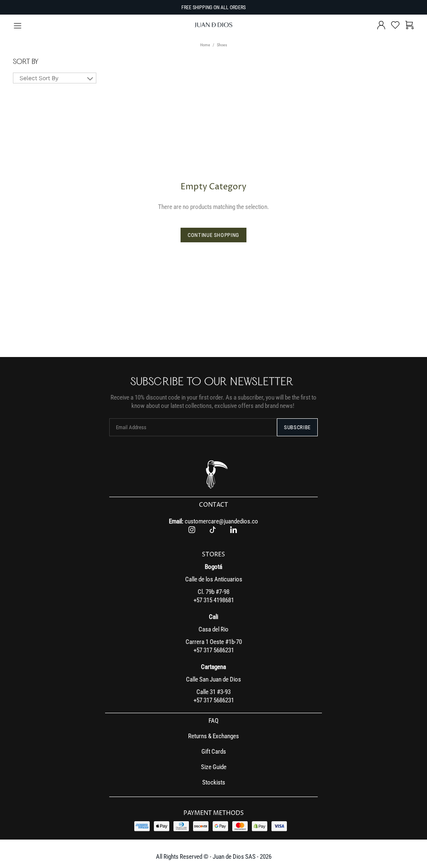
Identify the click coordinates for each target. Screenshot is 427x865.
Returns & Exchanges (213, 736)
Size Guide (213, 767)
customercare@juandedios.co (221, 521)
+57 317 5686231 (213, 650)
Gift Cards (213, 751)
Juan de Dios (213, 25)
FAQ (213, 720)
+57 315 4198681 (213, 600)
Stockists (213, 782)
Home (205, 45)
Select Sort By (39, 78)
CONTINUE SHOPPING (213, 235)
